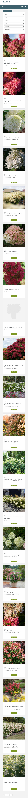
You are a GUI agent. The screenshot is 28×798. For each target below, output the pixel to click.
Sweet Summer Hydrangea (11, 782)
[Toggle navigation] (25, 2)
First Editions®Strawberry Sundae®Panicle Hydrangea (11, 745)
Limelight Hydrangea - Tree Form (12, 138)
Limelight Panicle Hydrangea (11, 441)
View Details (14, 68)
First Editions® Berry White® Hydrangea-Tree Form (11, 62)
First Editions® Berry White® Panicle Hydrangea (13, 366)
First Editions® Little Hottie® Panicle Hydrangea (13, 517)
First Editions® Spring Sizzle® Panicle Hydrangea (13, 707)
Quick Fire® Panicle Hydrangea (12, 668)
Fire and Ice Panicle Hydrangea (11, 289)
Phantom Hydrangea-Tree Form (12, 176)
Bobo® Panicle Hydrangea (10, 251)
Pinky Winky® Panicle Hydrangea (12, 630)
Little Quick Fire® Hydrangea (11, 593)
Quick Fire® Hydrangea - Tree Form (13, 213)
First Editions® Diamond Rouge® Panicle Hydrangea (12, 404)
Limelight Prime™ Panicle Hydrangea (13, 479)
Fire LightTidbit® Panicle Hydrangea (13, 327)
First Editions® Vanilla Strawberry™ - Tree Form (13, 100)
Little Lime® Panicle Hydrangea (12, 555)
